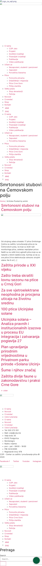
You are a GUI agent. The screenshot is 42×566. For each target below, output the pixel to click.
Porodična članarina (17, 73)
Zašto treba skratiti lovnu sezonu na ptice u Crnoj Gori (19, 279)
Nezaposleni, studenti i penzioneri (23, 67)
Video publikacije (16, 62)
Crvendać (8, 99)
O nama (7, 46)
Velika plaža (9, 89)
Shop (6, 102)
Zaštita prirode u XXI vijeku (18, 267)
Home (2, 201)
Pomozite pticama (16, 78)
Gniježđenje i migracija (18, 81)
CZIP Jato (13, 48)
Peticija (12, 94)
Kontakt (7, 105)
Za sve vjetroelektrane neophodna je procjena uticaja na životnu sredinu (20, 296)
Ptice (6, 75)
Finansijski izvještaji (17, 56)
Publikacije (13, 59)
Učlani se (8, 64)
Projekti (12, 51)
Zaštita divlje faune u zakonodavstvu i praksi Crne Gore (20, 380)
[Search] (3, 563)
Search (3, 555)
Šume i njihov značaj (18, 370)
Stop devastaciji (16, 91)
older (4, 390)
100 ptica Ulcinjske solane (17, 311)
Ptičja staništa (15, 86)
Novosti (7, 97)
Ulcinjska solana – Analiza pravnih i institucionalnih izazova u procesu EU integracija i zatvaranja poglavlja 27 (21, 330)
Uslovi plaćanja (10, 417)
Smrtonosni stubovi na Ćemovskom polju (20, 207)
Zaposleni (13, 70)
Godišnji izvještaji (16, 54)
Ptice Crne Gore (16, 83)
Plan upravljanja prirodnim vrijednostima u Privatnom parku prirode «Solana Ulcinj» (20, 355)
